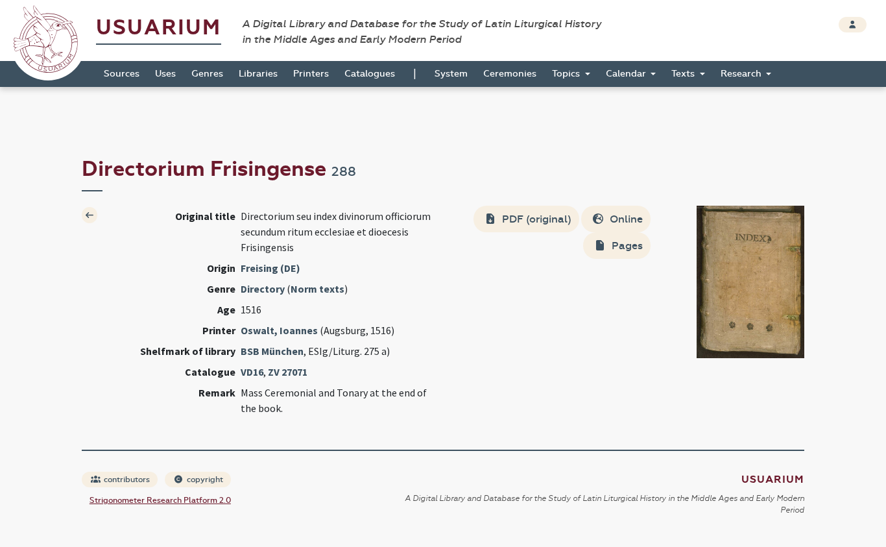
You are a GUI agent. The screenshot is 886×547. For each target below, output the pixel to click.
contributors (126, 479)
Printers (311, 73)
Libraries (258, 73)
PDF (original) (535, 219)
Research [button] (742, 73)
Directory (263, 288)
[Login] (853, 24)
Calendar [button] (627, 73)
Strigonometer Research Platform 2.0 (160, 500)
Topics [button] (567, 73)
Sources (121, 73)
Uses (165, 73)
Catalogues (369, 73)
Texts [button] (684, 73)
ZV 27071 (287, 371)
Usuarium (158, 27)
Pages (626, 245)
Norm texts (317, 288)
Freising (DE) (270, 267)
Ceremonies (509, 73)
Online (625, 219)
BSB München (272, 351)
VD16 (252, 371)
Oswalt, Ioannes (279, 330)
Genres (207, 73)
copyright (204, 479)
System (451, 73)
